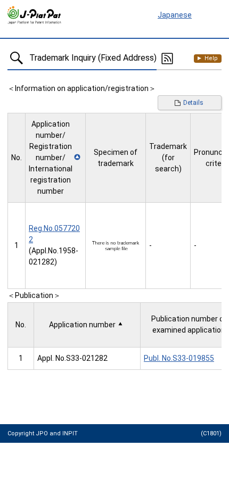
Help (211, 58)
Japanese (175, 15)
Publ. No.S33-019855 (179, 358)
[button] (55, 158)
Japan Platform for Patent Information (34, 15)
